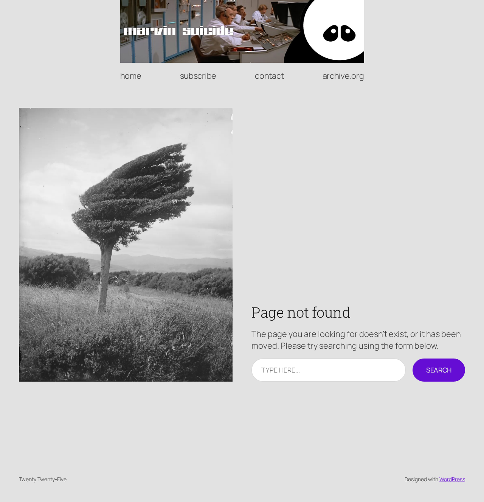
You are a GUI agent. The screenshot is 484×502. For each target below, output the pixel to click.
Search (438, 369)
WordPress (452, 479)
